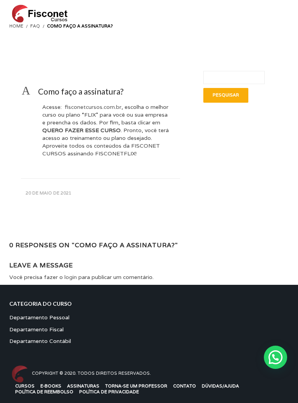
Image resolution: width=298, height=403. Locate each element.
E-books (50, 386)
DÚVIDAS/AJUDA (220, 386)
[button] (100, 91)
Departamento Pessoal (39, 317)
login (70, 277)
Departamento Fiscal (36, 329)
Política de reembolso (44, 391)
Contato (184, 386)
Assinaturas (83, 386)
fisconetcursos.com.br (92, 106)
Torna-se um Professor (136, 386)
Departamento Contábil (40, 341)
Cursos (25, 386)
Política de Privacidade (109, 391)
